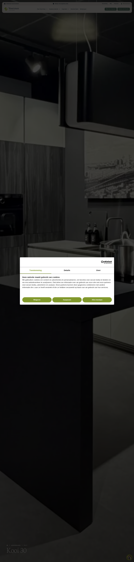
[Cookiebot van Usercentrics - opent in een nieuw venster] (102, 262)
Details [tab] (67, 270)
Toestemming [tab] (35, 270)
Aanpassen (67, 300)
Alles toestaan (97, 300)
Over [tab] (98, 270)
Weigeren (36, 300)
